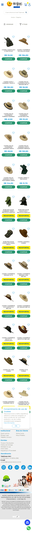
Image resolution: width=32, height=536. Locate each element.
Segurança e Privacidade (8, 450)
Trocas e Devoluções (7, 443)
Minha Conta (20, 433)
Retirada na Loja (6, 447)
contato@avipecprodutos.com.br (11, 462)
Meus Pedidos (20, 435)
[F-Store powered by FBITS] (16, 517)
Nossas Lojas (5, 435)
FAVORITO (13, 37)
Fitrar (24, 24)
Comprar (8, 59)
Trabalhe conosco (6, 437)
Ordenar (9, 24)
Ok (16, 426)
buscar (26, 12)
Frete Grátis (4, 448)
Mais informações (9, 423)
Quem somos (5, 433)
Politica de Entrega (7, 445)
